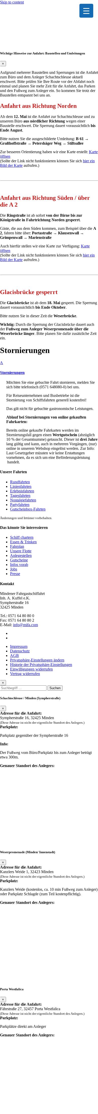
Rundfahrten (20, 482)
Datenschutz (20, 651)
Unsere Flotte (20, 551)
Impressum (18, 646)
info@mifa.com (25, 625)
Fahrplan (17, 546)
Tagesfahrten (20, 495)
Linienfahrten (20, 486)
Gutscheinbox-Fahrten (27, 509)
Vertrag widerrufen (25, 674)
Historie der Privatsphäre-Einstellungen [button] (41, 664)
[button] (49, 368)
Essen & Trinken (23, 542)
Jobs (13, 569)
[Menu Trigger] (86, 11)
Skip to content (12, 2)
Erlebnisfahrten (22, 491)
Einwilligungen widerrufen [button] (31, 669)
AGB (14, 655)
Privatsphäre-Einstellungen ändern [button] (37, 660)
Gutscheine (19, 560)
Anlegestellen (21, 555)
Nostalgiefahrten (23, 500)
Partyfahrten (19, 504)
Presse (15, 573)
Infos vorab (19, 564)
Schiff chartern (21, 537)
